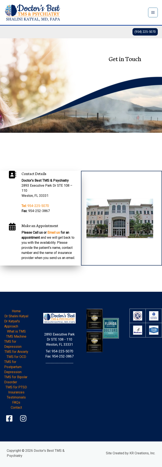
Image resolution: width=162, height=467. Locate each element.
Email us (53, 232)
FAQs (16, 402)
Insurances (16, 392)
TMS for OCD (16, 357)
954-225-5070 (35, 206)
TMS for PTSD (16, 387)
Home (16, 311)
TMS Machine (16, 336)
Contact (16, 407)
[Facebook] (9, 418)
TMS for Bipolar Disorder (15, 379)
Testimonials (16, 397)
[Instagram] (23, 418)
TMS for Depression (13, 344)
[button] (145, 32)
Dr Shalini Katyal (16, 316)
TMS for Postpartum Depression (13, 367)
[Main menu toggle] (153, 12)
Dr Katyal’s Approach (12, 323)
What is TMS (16, 331)
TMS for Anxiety (16, 352)
